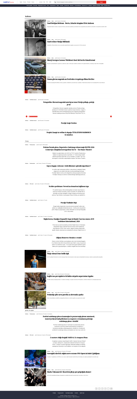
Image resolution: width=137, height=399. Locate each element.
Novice (24, 2)
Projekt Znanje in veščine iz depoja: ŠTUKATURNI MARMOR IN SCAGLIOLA (69, 133)
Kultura (90, 5)
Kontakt (76, 392)
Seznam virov (107, 5)
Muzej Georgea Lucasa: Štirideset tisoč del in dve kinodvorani (71, 60)
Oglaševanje (82, 392)
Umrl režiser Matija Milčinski (58, 41)
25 (111, 388)
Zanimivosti (66, 5)
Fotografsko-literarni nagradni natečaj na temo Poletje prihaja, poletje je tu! (68, 103)
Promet (28, 2)
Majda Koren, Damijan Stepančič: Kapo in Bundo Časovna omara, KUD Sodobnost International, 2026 (69, 220)
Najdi (101, 2)
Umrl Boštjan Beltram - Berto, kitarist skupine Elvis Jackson (70, 23)
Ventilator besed (33, 99)
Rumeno (72, 5)
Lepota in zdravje (96, 5)
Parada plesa (32, 144)
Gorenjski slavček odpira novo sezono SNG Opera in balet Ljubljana (73, 353)
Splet (21, 2)
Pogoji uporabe (61, 392)
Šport (58, 5)
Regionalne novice (42, 5)
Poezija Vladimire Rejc (69, 203)
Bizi (44, 2)
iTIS (47, 2)
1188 (50, 2)
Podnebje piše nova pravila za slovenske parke (65, 294)
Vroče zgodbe (29, 5)
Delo (53, 21)
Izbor (102, 5)
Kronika (61, 5)
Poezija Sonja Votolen (69, 123)
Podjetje (54, 392)
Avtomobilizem (78, 5)
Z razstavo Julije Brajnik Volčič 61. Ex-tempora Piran (68, 337)
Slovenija (35, 5)
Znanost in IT (85, 5)
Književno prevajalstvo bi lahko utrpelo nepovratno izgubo (70, 276)
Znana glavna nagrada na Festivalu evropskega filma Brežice (70, 79)
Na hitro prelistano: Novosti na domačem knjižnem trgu (69, 186)
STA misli (31, 183)
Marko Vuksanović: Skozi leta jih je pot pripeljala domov (69, 372)
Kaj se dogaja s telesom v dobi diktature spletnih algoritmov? (69, 166)
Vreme (32, 2)
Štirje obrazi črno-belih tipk (58, 253)
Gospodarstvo (53, 5)
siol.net (40, 2)
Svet (48, 5)
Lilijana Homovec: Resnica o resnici (68, 238)
